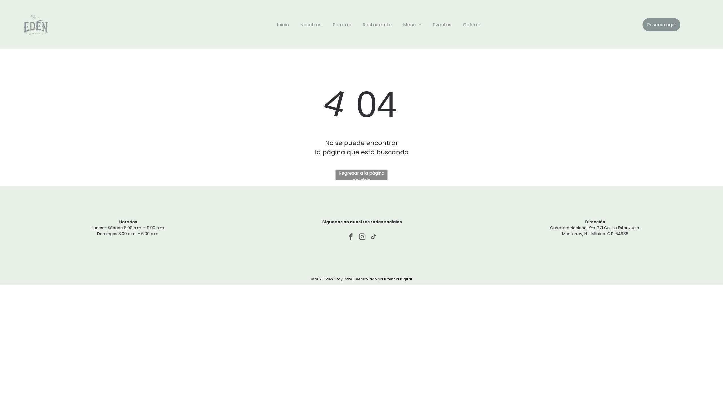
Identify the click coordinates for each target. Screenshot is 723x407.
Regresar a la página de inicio (361, 175)
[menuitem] (283, 24)
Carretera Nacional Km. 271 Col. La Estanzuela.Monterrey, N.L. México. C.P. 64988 (595, 231)
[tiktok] (373, 237)
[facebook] (351, 237)
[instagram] (362, 237)
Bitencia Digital (398, 279)
